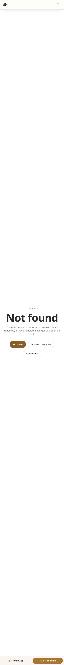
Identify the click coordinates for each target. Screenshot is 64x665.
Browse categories (41, 344)
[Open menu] (58, 5)
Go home (18, 344)
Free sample (49, 660)
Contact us (32, 353)
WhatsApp (18, 660)
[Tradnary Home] (5, 4)
